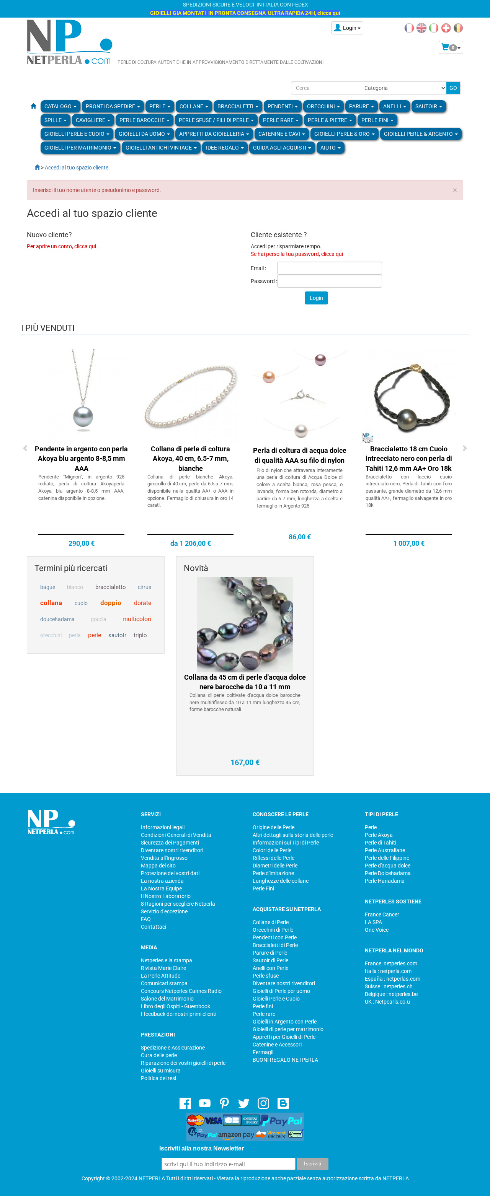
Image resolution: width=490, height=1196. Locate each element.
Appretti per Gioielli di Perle (284, 1037)
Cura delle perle (159, 1055)
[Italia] (434, 27)
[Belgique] (458, 27)
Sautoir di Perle (270, 960)
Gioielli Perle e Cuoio (276, 999)
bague (47, 587)
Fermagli (263, 1052)
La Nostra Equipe (161, 888)
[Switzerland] (446, 27)
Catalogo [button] (58, 106)
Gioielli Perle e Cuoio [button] (75, 134)
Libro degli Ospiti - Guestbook (175, 1006)
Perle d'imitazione (273, 873)
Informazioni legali (163, 827)
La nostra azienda (162, 881)
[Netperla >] (33, 167)
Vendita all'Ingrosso (164, 858)
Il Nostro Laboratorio (166, 896)
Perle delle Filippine (387, 858)
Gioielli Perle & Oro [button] (342, 134)
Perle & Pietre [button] (328, 120)
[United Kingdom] (421, 27)
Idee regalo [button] (223, 148)
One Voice (377, 930)
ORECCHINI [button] (321, 106)
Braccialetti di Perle (275, 945)
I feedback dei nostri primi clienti (178, 1014)
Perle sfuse (266, 976)
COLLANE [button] (192, 106)
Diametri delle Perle (275, 865)
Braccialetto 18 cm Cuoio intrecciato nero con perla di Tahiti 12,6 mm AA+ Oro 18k (409, 458)
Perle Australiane (385, 850)
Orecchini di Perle (273, 930)
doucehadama (57, 619)
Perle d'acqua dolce (387, 865)
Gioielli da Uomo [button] (142, 134)
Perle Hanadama (385, 881)
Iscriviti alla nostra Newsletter (201, 1148)
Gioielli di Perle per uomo (281, 991)
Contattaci (153, 927)
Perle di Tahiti (380, 843)
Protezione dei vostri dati (170, 873)
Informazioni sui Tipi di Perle (286, 843)
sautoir (117, 635)
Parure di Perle (270, 953)
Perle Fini (263, 888)
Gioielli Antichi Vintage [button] (159, 148)
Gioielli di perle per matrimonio (288, 1029)
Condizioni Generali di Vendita (176, 835)
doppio (110, 603)
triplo (140, 635)
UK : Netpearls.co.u (387, 1002)
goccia (98, 619)
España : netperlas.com (392, 979)
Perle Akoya (379, 835)
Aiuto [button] (328, 148)
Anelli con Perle (270, 968)
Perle (371, 827)
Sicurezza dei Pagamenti (170, 843)
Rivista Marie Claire (163, 968)
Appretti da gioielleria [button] (212, 134)
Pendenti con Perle (275, 937)
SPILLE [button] (53, 120)
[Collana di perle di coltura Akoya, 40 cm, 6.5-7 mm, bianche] (190, 395)
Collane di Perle (271, 922)
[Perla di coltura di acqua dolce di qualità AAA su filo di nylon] (300, 395)
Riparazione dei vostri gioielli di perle (183, 1063)
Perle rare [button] (279, 120)
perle (94, 635)
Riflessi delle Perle (273, 858)
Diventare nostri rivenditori (172, 850)
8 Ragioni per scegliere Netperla (178, 904)
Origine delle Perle (273, 827)
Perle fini (263, 1006)
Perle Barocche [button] (142, 120)
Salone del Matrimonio (167, 999)
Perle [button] (158, 106)
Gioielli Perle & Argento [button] (419, 134)
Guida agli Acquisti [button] (280, 148)
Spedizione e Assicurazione (173, 1048)
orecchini (51, 635)
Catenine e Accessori (277, 1044)
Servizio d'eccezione (164, 911)
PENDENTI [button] (281, 106)
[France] (409, 27)
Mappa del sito (158, 865)
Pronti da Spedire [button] (111, 106)
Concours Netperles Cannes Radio (181, 991)
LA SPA (373, 922)
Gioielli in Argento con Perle (285, 1022)
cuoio (81, 603)
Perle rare (264, 1014)
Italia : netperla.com (388, 971)
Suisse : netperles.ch (389, 986)
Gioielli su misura (161, 1070)
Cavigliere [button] (91, 120)
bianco (75, 587)
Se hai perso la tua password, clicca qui (297, 254)
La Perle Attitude (160, 976)
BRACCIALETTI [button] (236, 106)
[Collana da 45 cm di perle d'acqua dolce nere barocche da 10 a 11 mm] (245, 624)
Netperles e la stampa (166, 960)
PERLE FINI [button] (375, 120)
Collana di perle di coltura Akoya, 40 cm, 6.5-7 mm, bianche (190, 458)
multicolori (136, 619)
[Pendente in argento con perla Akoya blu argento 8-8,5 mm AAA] (81, 395)
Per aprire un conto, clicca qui (62, 246)
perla (75, 635)
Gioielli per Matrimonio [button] (78, 148)
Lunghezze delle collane (281, 881)
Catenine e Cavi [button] (279, 134)
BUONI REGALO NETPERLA (285, 1060)
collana (51, 603)
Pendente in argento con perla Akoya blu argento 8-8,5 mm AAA (81, 458)
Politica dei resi (158, 1078)
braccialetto (110, 587)
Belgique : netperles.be (391, 994)
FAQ (146, 919)
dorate (142, 603)
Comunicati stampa (164, 983)
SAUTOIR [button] (426, 106)
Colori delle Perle (272, 850)
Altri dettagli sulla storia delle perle (293, 835)
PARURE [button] (359, 106)
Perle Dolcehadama (388, 873)
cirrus (144, 587)
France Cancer (382, 914)
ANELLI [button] (392, 106)
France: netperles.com (391, 963)
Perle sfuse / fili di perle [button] (214, 120)
